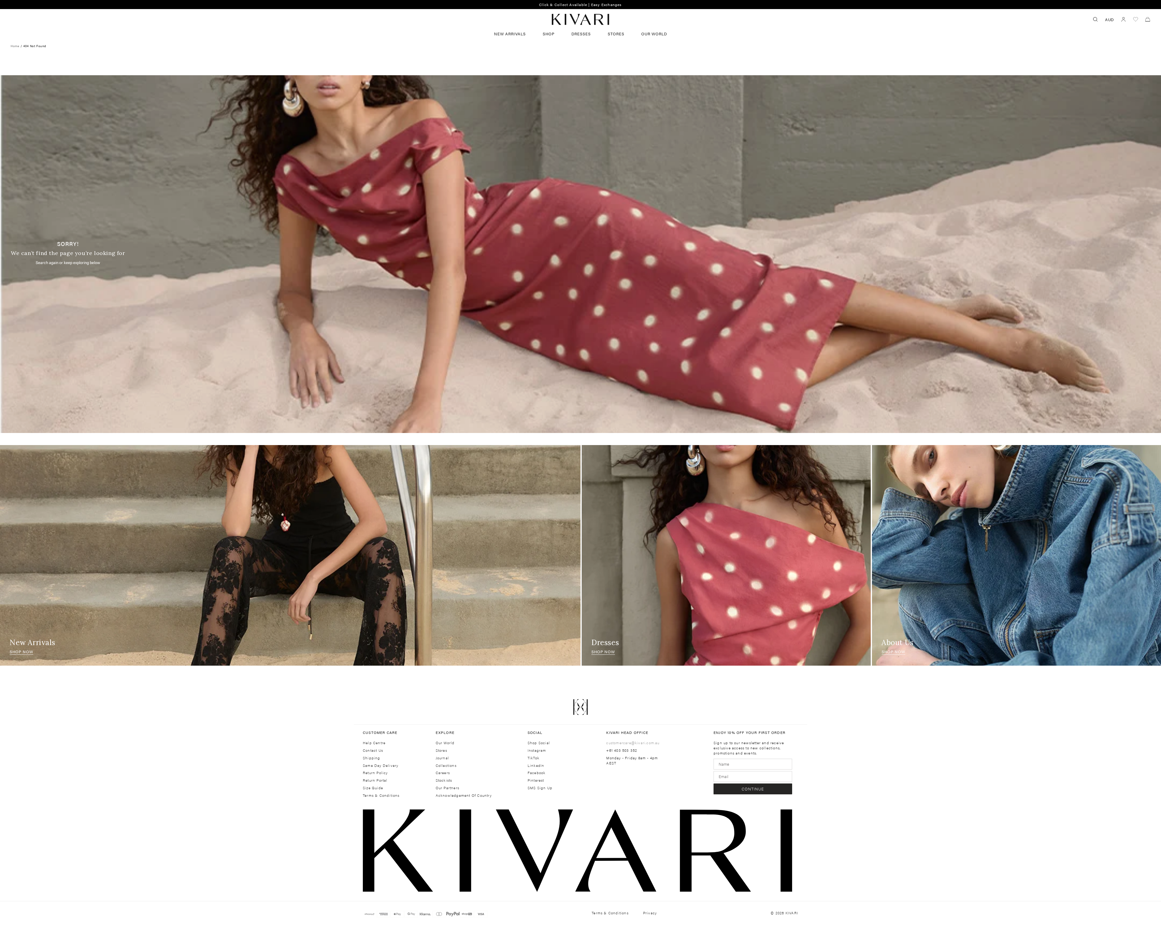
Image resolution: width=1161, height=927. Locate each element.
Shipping (371, 758)
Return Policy (375, 772)
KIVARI (791, 913)
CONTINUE (753, 789)
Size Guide (373, 787)
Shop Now (21, 651)
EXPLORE (445, 732)
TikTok (533, 758)
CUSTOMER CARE (380, 732)
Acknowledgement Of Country (464, 795)
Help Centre (374, 742)
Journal (442, 758)
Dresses (581, 34)
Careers (443, 772)
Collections (446, 765)
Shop (548, 34)
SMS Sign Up (540, 787)
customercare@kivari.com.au (632, 742)
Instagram (537, 750)
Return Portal (375, 780)
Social (535, 732)
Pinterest (536, 780)
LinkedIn (536, 765)
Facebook (537, 772)
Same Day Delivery (380, 765)
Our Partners (447, 787)
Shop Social (539, 742)
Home (15, 46)
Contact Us (373, 750)
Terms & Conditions (381, 795)
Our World (654, 34)
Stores (616, 34)
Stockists (444, 780)
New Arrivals (510, 34)
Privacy (650, 913)
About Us (898, 642)
